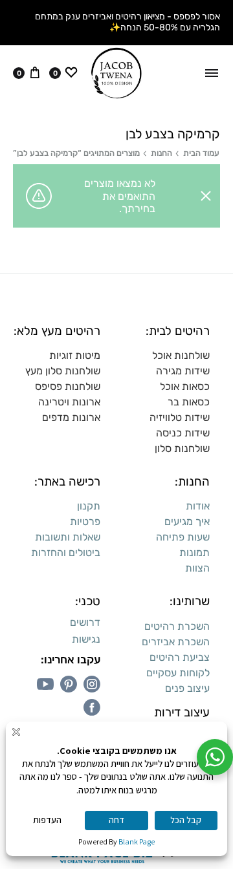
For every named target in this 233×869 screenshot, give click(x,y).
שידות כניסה (183, 433)
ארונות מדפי (74, 417)
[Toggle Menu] (211, 73)
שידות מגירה (183, 371)
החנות (161, 153)
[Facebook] (92, 707)
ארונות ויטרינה (69, 402)
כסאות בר (189, 402)
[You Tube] (45, 684)
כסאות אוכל (185, 386)
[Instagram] (92, 684)
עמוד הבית (201, 153)
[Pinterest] (68, 684)
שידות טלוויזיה (180, 417)
